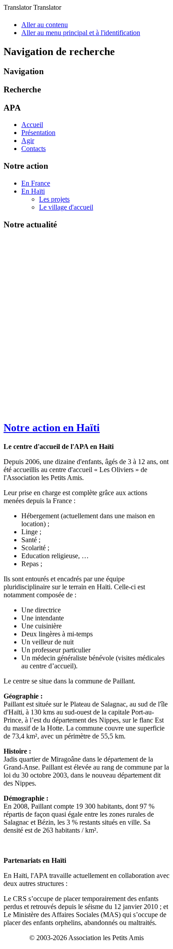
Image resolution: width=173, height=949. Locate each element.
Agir (27, 140)
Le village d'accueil (66, 207)
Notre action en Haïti (52, 427)
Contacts (33, 148)
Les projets (54, 199)
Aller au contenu (44, 24)
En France (35, 183)
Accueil (32, 124)
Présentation (38, 132)
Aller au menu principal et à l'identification (80, 32)
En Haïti (33, 191)
